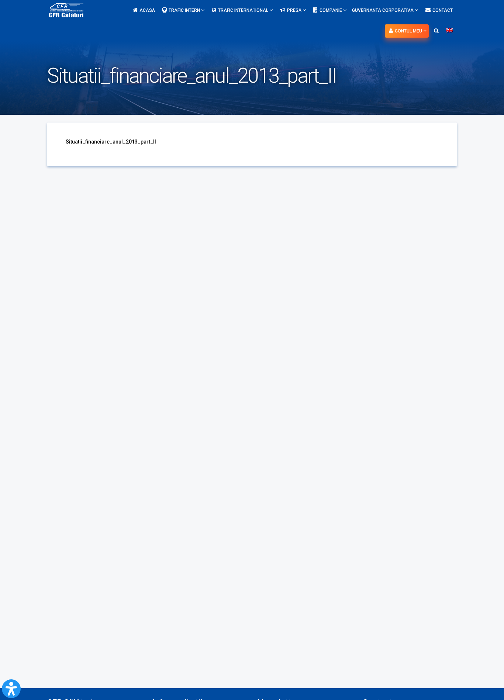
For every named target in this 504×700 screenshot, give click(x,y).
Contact (442, 10)
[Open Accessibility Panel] (11, 688)
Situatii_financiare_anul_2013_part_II (111, 142)
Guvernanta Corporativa (383, 10)
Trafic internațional (243, 10)
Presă (295, 10)
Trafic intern (185, 10)
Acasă (147, 10)
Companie (331, 10)
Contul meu (409, 31)
